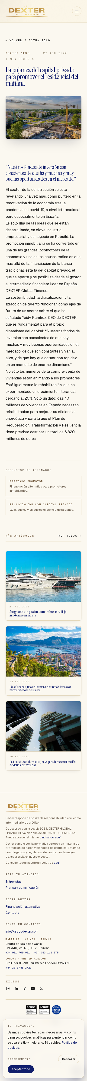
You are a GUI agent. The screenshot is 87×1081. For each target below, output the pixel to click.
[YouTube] (33, 988)
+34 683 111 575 (46, 952)
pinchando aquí (50, 837)
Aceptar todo (20, 1069)
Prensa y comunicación (22, 887)
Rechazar (68, 1059)
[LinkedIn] (16, 988)
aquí (57, 863)
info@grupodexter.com (22, 931)
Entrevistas (14, 881)
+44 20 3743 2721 (19, 967)
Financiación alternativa (23, 907)
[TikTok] (24, 988)
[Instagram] (8, 988)
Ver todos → (69, 535)
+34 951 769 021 (18, 952)
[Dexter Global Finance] (27, 11)
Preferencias (19, 1059)
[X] (41, 988)
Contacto (12, 913)
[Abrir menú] (76, 11)
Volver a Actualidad (28, 40)
